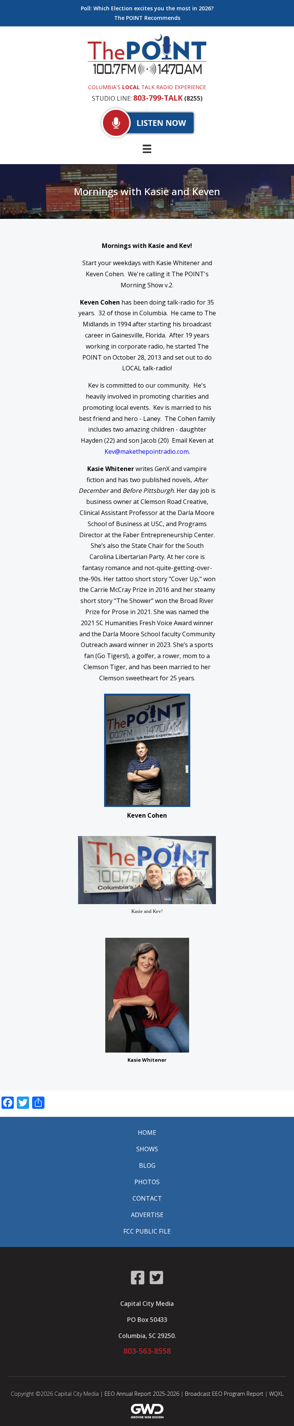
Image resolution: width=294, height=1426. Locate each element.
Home (147, 1132)
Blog (147, 1165)
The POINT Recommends (147, 17)
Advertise (147, 1215)
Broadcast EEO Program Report (224, 1393)
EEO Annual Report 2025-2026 (142, 1393)
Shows (147, 1149)
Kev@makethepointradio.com (147, 451)
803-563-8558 (147, 1351)
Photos (147, 1182)
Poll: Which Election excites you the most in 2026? (147, 8)
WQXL (276, 1393)
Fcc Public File (147, 1231)
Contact (147, 1198)
